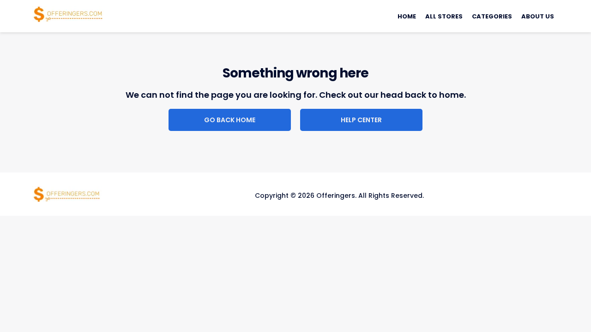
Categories (492, 16)
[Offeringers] (68, 13)
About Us (537, 16)
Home (407, 16)
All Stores (444, 16)
